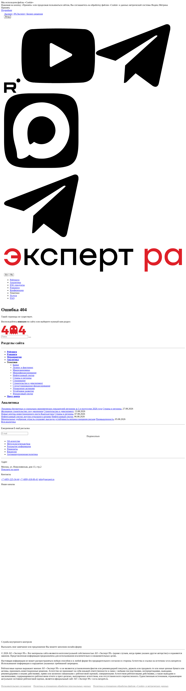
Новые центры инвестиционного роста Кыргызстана (27, 414)
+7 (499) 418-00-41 (29, 479)
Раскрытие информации (19, 446)
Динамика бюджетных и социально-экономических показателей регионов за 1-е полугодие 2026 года (51, 408)
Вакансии (12, 451)
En (6, 275)
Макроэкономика (21, 370)
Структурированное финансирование (31, 386)
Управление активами (24, 388)
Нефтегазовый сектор (23, 375)
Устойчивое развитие (23, 391)
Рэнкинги (15, 287)
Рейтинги (14, 280)
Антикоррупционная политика (22, 454)
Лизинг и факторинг (23, 367)
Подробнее (6, 10)
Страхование (19, 380)
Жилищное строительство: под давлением (22, 411)
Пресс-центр (13, 396)
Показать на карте (10, 469)
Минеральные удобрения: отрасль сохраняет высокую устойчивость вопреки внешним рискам (48, 419)
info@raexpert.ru (46, 479)
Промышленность (105, 419)
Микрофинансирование (24, 372)
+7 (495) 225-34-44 (10, 479)
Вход (7, 17)
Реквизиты (12, 449)
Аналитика (15, 282)
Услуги (13, 295)
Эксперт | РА (10, 14)
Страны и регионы (22, 378)
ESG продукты (17, 285)
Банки (16, 365)
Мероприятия (14, 357)
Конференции (17, 290)
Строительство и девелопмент (28, 383)
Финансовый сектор (23, 393)
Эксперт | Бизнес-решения (30, 14)
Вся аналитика (8, 422)
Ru (11, 275)
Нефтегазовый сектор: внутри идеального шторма (26, 416)
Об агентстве (13, 441)
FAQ (12, 298)
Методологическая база (18, 444)
